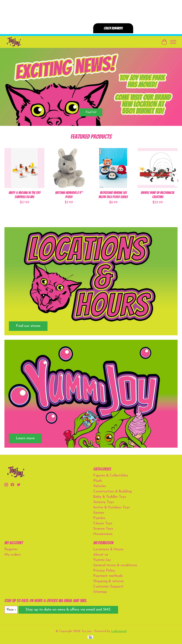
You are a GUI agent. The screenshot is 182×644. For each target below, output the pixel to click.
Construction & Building (112, 491)
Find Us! (91, 112)
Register (11, 549)
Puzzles (99, 518)
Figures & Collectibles (110, 475)
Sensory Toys (103, 502)
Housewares (103, 534)
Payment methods (108, 576)
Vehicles (99, 486)
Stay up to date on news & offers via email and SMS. (68, 609)
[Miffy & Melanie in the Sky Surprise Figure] (24, 168)
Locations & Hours (108, 549)
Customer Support (108, 586)
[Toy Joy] (13, 41)
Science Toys (103, 529)
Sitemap (100, 592)
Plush (97, 481)
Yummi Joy (102, 560)
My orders (12, 554)
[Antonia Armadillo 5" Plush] (69, 168)
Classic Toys (102, 523)
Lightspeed (119, 631)
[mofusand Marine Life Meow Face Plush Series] (113, 168)
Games (98, 513)
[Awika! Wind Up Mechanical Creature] (158, 168)
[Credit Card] (90, 637)
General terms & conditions (115, 565)
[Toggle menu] (173, 41)
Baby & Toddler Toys (109, 497)
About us (100, 554)
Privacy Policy (104, 570)
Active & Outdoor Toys (111, 507)
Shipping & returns (108, 581)
